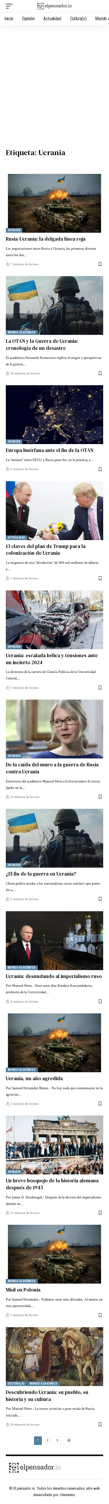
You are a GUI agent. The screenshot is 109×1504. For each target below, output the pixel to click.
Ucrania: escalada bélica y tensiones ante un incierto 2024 (52, 659)
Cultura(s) (16, 1383)
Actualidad (16, 537)
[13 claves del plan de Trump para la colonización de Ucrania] (54, 510)
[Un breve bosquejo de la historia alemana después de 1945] (54, 1145)
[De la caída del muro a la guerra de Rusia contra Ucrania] (54, 729)
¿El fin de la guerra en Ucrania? (41, 873)
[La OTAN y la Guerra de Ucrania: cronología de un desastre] (54, 305)
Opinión (14, 230)
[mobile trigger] (11, 6)
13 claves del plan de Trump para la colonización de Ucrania (45, 550)
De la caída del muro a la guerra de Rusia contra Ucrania (52, 768)
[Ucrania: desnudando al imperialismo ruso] (54, 940)
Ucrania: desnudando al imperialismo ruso (54, 976)
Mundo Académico (22, 332)
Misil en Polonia (23, 1289)
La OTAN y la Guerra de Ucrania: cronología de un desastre (42, 345)
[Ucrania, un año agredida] (54, 1042)
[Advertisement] (54, 83)
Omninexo (67, 1495)
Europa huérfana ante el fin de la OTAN (49, 450)
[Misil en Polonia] (54, 1254)
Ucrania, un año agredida (34, 1078)
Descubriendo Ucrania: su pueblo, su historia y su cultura (47, 1396)
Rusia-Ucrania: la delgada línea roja (45, 238)
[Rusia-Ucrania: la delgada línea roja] (54, 203)
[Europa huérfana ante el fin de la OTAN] (54, 414)
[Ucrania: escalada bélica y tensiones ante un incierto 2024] (54, 619)
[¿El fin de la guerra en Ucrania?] (54, 838)
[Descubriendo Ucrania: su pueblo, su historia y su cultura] (54, 1356)
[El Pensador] (54, 6)
